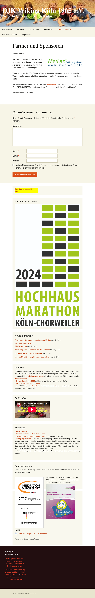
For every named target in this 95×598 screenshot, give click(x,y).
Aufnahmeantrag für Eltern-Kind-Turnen (30, 434)
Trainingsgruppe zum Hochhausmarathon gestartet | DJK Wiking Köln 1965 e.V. (15, 561)
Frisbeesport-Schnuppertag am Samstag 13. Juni (33, 340)
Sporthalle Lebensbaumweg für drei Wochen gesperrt (15, 577)
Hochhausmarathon (9, 35)
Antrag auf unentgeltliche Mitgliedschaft (30, 436)
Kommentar (17, 126)
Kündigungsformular (23, 439)
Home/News (7, 29)
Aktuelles (20, 29)
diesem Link (52, 84)
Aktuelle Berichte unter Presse (28, 383)
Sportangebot (34, 29)
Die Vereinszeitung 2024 (25, 381)
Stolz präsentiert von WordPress (24, 593)
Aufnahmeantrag (22, 431)
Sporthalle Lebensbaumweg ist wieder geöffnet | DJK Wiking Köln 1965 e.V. (15, 572)
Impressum (26, 35)
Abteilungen (48, 29)
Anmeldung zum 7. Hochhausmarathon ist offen (32, 350)
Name (16, 151)
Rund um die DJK (64, 29)
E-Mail (16, 156)
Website (16, 161)
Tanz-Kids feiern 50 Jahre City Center (28, 353)
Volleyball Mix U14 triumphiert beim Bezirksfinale (32, 357)
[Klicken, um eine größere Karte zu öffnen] (31, 534)
